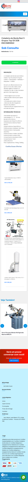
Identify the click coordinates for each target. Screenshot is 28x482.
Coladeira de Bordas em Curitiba (13, 442)
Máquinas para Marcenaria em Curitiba (13, 439)
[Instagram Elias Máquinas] (19, 1)
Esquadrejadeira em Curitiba (10, 441)
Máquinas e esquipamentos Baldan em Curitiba (12, 449)
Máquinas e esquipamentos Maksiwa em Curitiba (13, 444)
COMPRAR (15, 62)
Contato (4, 411)
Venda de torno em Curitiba (13, 453)
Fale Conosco (14, 360)
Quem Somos (6, 404)
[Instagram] (3, 393)
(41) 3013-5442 (7, 386)
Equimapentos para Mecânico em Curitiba (12, 454)
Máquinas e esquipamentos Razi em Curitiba (11, 451)
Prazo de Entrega (7, 409)
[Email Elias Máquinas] (24, 1)
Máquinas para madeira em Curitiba (13, 456)
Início (3, 401)
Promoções (5, 406)
